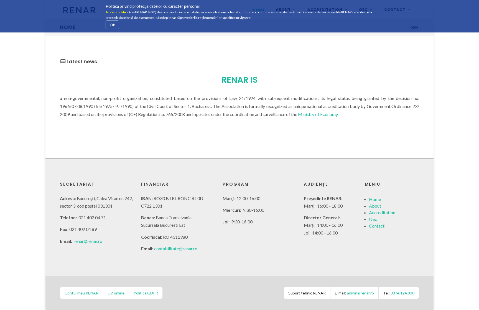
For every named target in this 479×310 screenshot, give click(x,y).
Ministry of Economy (318, 114)
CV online (116, 293)
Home (375, 199)
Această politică (117, 12)
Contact (376, 225)
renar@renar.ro (88, 241)
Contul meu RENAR (81, 293)
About (375, 205)
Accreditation (382, 212)
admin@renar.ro (360, 293)
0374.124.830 (402, 293)
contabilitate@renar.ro (175, 248)
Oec (373, 219)
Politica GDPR (146, 293)
